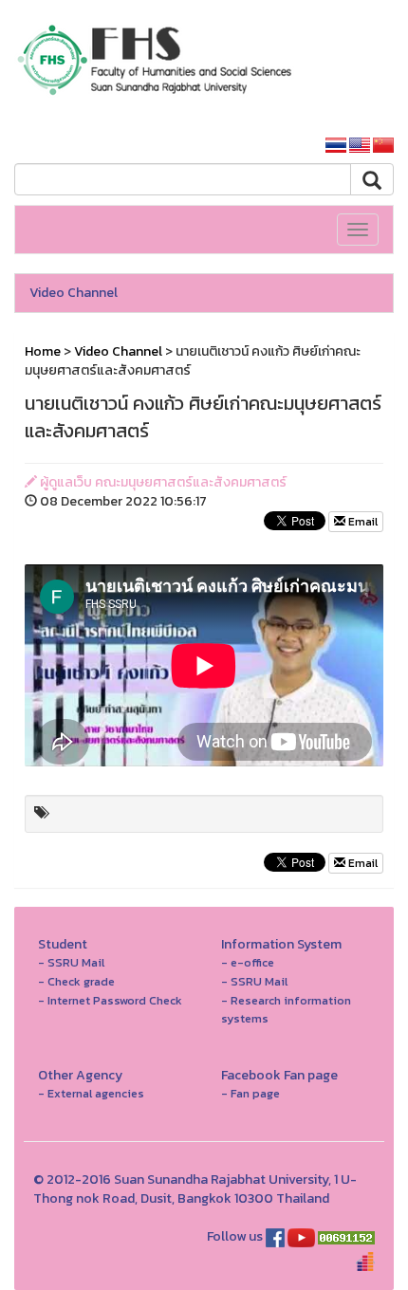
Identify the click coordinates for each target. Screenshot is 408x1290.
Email (361, 521)
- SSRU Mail (71, 962)
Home (43, 351)
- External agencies (91, 1093)
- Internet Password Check (110, 1000)
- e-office (247, 962)
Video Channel (73, 293)
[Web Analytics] (346, 1236)
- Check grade (76, 981)
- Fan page (250, 1093)
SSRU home (263, 146)
